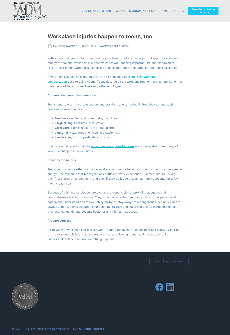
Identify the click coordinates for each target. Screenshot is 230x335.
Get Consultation (96, 11)
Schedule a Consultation (169, 261)
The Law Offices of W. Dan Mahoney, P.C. (50, 328)
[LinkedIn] (170, 287)
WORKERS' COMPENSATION (115, 46)
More (168, 11)
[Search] (183, 11)
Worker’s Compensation (136, 11)
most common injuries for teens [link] (112, 146)
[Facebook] (159, 287)
